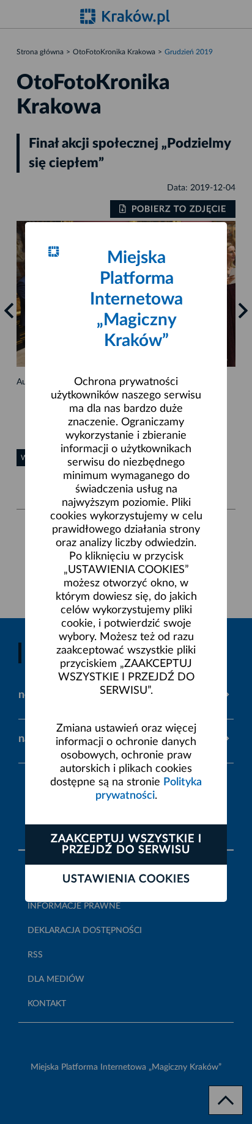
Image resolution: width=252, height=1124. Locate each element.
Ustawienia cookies (126, 879)
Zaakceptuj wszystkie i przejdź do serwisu (126, 845)
